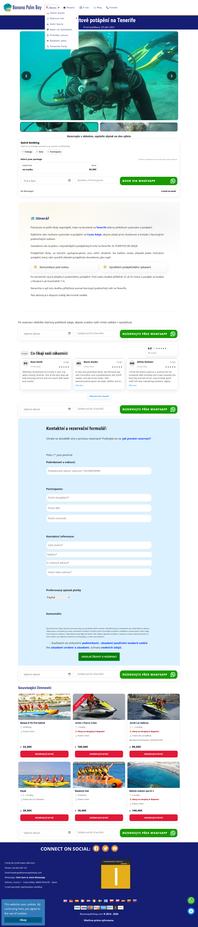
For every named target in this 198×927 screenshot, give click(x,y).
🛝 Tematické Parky (57, 46)
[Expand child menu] (76, 18)
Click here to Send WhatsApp (30, 877)
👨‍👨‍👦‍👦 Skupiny (69, 7)
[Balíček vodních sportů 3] (153, 775)
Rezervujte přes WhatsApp (144, 334)
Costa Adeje (94, 234)
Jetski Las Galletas (139, 723)
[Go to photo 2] (139, 127)
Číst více (79, 385)
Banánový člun (82, 791)
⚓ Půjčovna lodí (55, 18)
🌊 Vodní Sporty (55, 24)
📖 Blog (98, 7)
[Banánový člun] (99, 775)
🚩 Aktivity (51, 7)
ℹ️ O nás (84, 7)
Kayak (23, 791)
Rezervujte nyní (44, 754)
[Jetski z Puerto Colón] (99, 707)
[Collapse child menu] (59, 7)
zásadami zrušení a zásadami (70, 647)
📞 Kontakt (112, 7)
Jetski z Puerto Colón (86, 723)
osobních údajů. (111, 647)
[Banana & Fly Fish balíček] (44, 707)
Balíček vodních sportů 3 (141, 791)
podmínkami (91, 643)
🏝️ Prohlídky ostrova (57, 35)
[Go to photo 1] (59, 127)
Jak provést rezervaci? (136, 438)
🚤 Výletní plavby (56, 13)
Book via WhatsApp (138, 181)
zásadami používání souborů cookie (124, 643)
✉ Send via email (168, 191)
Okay (23, 920)
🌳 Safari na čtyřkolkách (59, 29)
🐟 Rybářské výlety (57, 41)
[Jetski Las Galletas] (153, 707)
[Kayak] (44, 775)
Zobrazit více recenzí (99, 396)
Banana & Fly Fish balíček (32, 723)
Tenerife (101, 227)
